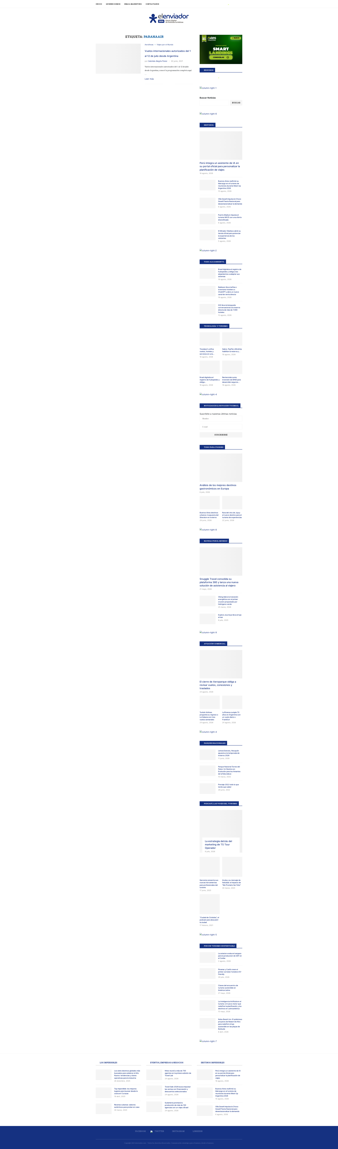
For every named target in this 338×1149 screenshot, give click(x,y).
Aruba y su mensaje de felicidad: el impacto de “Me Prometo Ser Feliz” (231, 882)
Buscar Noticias (208, 97)
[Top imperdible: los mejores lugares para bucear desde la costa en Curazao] (104, 1093)
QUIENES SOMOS (113, 4)
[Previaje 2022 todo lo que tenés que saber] (207, 788)
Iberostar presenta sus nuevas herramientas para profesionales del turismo (209, 883)
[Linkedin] (234, 4)
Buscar (236, 102)
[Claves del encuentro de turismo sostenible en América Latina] (207, 989)
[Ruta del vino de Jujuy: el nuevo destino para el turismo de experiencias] (232, 502)
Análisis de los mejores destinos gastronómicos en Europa (218, 487)
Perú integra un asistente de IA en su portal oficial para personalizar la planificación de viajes (220, 166)
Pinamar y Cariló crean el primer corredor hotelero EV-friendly (230, 971)
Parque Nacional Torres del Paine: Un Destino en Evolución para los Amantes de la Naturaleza (229, 770)
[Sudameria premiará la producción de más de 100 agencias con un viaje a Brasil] (154, 1107)
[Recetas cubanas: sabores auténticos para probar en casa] (104, 1109)
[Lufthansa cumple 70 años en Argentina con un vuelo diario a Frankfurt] (232, 702)
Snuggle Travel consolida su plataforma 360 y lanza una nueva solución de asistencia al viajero (219, 582)
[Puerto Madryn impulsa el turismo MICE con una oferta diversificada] (207, 219)
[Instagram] (231, 4)
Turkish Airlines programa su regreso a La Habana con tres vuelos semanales (209, 716)
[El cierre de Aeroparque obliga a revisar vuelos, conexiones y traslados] (221, 664)
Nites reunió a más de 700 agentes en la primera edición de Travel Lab (178, 1073)
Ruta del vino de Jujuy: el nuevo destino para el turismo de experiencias (232, 515)
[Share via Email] (173, 84)
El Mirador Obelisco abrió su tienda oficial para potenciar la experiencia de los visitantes (229, 234)
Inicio (99, 4)
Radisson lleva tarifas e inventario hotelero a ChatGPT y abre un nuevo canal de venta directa (228, 290)
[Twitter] (228, 4)
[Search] (241, 4)
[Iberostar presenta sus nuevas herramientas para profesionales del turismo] (210, 867)
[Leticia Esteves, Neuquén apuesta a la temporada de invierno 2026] (207, 754)
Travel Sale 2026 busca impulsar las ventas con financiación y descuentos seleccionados (178, 1089)
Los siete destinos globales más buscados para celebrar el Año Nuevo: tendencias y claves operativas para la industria (127, 1074)
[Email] (237, 4)
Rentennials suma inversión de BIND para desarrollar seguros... (231, 379)
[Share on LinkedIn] (170, 84)
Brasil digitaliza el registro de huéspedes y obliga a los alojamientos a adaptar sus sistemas (229, 273)
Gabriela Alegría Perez (157, 61)
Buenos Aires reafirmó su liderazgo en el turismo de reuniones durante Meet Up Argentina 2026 (229, 184)
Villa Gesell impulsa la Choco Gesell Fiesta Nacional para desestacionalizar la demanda (230, 201)
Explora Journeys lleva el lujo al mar (229, 616)
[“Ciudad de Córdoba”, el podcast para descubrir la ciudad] (210, 904)
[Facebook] (225, 4)
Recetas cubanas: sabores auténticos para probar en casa (126, 1106)
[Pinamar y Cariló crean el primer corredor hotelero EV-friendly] (207, 973)
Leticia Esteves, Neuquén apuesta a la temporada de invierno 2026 (229, 753)
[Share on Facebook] (164, 84)
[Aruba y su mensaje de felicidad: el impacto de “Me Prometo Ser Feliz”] (232, 867)
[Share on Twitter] (167, 84)
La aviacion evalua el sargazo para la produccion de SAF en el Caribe (230, 955)
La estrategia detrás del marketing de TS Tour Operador (218, 844)
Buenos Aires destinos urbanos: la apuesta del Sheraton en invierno (209, 515)
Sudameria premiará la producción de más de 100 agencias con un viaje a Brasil (176, 1105)
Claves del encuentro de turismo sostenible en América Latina (228, 987)
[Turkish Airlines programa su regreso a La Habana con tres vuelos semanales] (210, 702)
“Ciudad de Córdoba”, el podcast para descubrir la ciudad (209, 919)
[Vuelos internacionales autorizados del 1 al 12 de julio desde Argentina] (118, 59)
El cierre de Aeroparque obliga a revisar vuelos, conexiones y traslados (218, 685)
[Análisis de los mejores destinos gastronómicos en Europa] (221, 467)
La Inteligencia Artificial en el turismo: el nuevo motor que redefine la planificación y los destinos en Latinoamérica (229, 1005)
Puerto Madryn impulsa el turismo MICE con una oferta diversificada (229, 217)
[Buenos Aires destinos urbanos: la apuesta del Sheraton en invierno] (210, 502)
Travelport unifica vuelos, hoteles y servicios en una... (207, 351)
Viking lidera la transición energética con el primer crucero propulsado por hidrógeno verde (228, 600)
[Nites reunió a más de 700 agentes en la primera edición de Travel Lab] (154, 1075)
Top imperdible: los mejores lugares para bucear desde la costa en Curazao (126, 1091)
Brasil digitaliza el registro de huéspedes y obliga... (210, 379)
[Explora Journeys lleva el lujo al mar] (207, 619)
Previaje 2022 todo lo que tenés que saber (228, 785)
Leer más (149, 78)
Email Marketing (133, 4)
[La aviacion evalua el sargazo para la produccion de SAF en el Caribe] (207, 957)
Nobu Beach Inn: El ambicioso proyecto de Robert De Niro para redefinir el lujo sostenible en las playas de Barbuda (230, 1024)
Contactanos (152, 4)
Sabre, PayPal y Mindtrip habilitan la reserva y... (232, 350)
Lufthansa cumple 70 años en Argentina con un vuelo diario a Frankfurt (231, 716)
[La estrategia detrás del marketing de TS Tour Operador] (221, 831)
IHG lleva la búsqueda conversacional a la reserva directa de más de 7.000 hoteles (229, 308)
